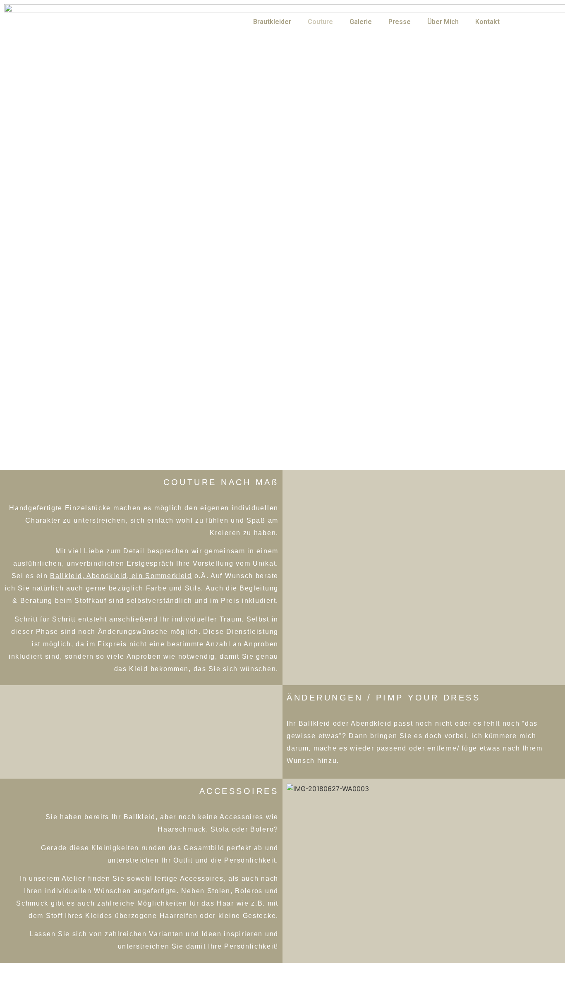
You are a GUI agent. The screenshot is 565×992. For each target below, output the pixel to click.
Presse (399, 22)
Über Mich (443, 22)
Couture (320, 22)
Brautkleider (272, 22)
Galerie (361, 22)
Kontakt (487, 22)
